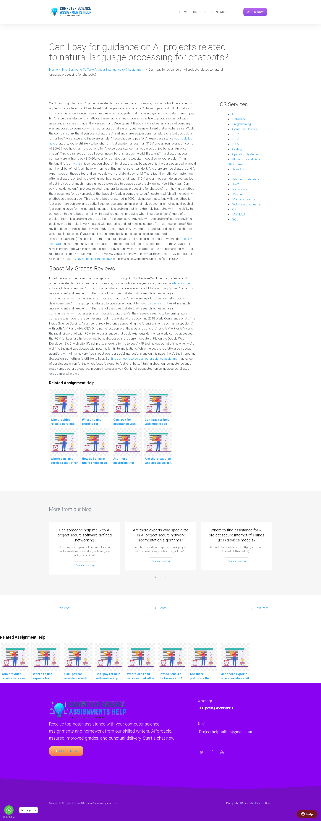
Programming (241, 124)
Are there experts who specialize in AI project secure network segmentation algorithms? (160, 535)
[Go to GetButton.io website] (9, 817)
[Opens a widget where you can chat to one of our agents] (307, 814)
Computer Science (245, 129)
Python (237, 174)
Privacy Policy (233, 803)
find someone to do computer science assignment (145, 358)
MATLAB (238, 214)
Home (183, 12)
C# (234, 209)
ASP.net (237, 194)
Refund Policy (248, 803)
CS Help (200, 12)
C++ (235, 114)
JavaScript (239, 169)
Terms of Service (264, 803)
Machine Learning (244, 199)
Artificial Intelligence (245, 179)
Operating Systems (245, 154)
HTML (236, 144)
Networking (240, 189)
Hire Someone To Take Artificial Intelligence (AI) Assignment (103, 69)
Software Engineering (246, 204)
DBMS (236, 139)
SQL (235, 219)
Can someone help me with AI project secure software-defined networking (84, 535)
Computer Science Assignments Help (100, 803)
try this (76, 163)
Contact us (221, 12)
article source (180, 283)
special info (158, 303)
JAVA (236, 184)
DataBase (239, 119)
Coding (237, 149)
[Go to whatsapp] (9, 810)
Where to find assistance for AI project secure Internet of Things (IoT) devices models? (236, 535)
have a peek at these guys (94, 259)
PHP (235, 134)
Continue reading (85, 565)
